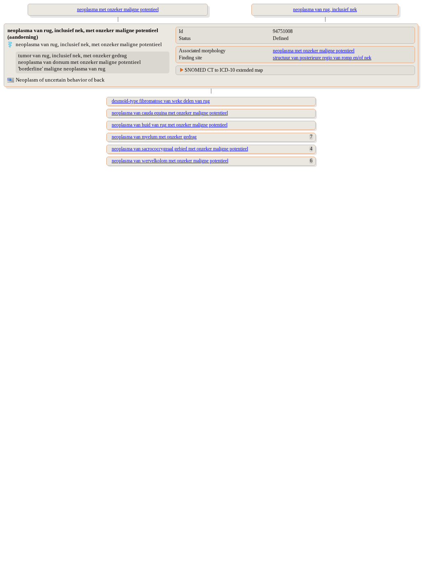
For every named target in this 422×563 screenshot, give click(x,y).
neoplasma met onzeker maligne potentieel (313, 51)
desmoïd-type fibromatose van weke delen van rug (161, 101)
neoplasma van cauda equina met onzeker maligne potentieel (170, 113)
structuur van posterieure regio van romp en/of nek (322, 58)
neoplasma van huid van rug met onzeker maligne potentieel (169, 125)
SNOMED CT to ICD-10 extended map (224, 70)
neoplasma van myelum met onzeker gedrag (154, 137)
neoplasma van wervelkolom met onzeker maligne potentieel (170, 161)
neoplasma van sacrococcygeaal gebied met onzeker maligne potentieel (180, 149)
